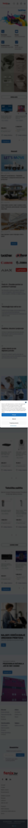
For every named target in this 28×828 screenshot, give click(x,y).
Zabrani (13, 418)
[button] (24, 402)
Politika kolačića (13, 425)
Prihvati (13, 414)
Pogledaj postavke (13, 423)
